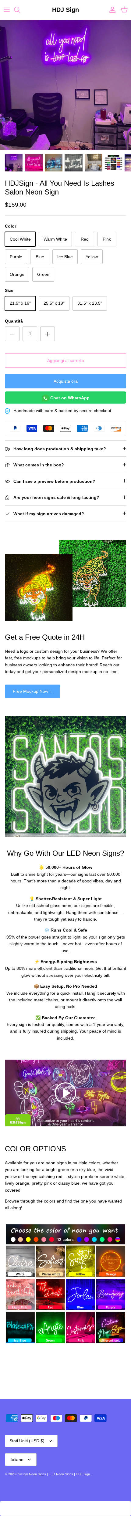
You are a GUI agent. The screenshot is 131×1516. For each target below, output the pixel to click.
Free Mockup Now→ (32, 691)
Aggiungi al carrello (65, 360)
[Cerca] (20, 9)
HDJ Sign (83, 1474)
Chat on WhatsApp (69, 397)
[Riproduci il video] (65, 1093)
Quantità (14, 321)
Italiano (16, 1459)
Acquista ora (66, 381)
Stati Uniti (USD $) (26, 1440)
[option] (65, 85)
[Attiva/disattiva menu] (6, 9)
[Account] (111, 9)
